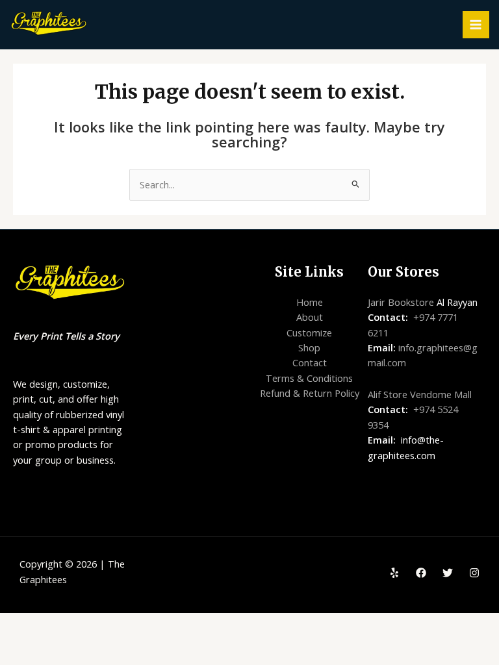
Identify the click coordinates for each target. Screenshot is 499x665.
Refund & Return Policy (309, 392)
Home (309, 301)
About (309, 316)
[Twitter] (447, 573)
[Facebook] (421, 573)
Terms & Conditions (309, 377)
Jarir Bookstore (401, 301)
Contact (309, 362)
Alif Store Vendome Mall (420, 394)
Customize (309, 332)
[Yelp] (394, 573)
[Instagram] (474, 573)
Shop (309, 347)
